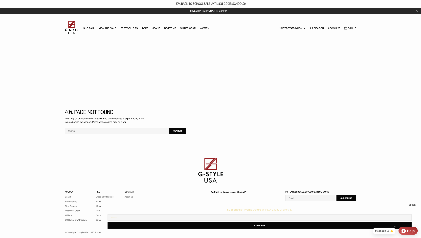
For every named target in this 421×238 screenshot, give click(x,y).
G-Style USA (83, 232)
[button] (334, 28)
